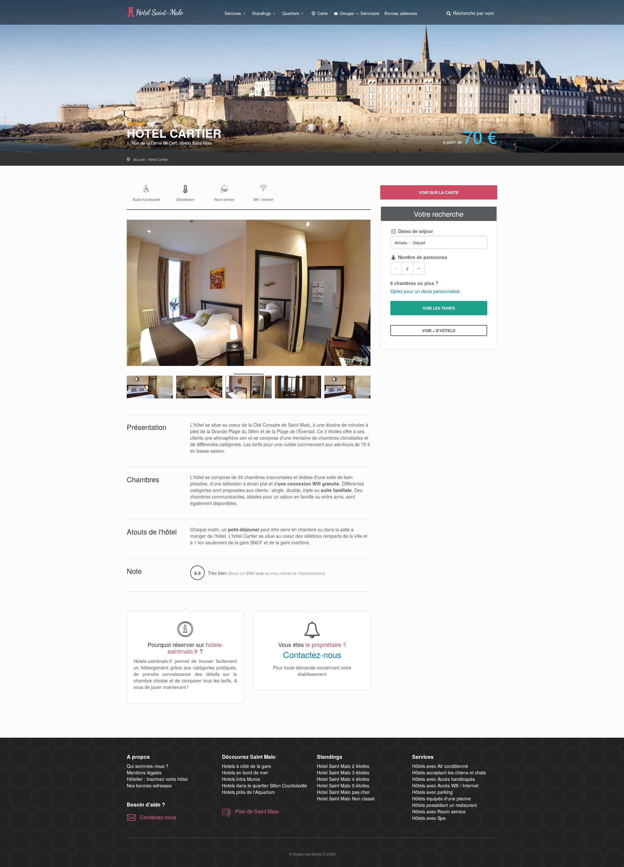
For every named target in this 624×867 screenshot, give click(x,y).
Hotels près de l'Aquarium (248, 792)
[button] (469, 13)
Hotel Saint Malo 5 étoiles (343, 785)
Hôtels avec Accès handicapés (443, 779)
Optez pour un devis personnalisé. (425, 291)
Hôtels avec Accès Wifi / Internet (445, 785)
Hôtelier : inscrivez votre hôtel (157, 779)
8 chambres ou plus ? (414, 283)
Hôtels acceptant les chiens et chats (449, 772)
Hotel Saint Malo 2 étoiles (343, 766)
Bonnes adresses (400, 13)
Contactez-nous (312, 654)
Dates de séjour (415, 231)
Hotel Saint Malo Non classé (346, 798)
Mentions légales (144, 772)
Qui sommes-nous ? (147, 766)
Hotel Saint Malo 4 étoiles (343, 779)
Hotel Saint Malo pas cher (343, 792)
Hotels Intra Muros (241, 779)
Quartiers (290, 13)
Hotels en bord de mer (245, 772)
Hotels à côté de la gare (246, 766)
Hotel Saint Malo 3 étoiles (343, 772)
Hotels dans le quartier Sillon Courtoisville (264, 785)
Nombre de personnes (422, 257)
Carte (322, 13)
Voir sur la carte (439, 192)
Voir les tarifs (438, 308)
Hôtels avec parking (432, 792)
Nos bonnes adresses (149, 785)
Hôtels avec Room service (439, 811)
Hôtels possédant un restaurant (444, 805)
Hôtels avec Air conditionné (440, 766)
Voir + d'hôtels (438, 330)
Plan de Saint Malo (257, 811)
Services (233, 13)
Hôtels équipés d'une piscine (441, 798)
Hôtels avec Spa (429, 818)
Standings (261, 13)
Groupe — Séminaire (359, 13)
